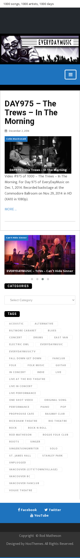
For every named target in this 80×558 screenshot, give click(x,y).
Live (58, 372)
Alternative (44, 323)
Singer (35, 441)
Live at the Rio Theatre (27, 379)
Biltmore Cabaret (23, 330)
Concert (15, 337)
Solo (54, 448)
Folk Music (36, 365)
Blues (52, 330)
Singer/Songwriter (24, 448)
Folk (12, 365)
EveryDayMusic (51, 344)
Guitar (61, 365)
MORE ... (11, 209)
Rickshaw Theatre (23, 421)
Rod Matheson (20, 434)
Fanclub (58, 358)
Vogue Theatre (20, 490)
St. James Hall (20, 455)
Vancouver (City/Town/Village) (33, 469)
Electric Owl (19, 344)
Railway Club (55, 414)
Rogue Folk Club (55, 434)
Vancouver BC (19, 476)
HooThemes (34, 544)
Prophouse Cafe (21, 414)
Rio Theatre (57, 421)
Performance (19, 407)
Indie (40, 372)
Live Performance (22, 393)
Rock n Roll (37, 428)
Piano (44, 407)
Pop (63, 407)
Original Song (55, 400)
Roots (14, 441)
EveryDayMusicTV (22, 351)
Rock (13, 428)
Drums (38, 337)
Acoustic (16, 323)
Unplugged (17, 462)
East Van (61, 337)
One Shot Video (21, 400)
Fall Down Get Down (25, 358)
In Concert (17, 372)
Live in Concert (21, 386)
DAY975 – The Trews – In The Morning (31, 112)
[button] (32, 279)
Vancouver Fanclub (24, 483)
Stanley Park (52, 455)
